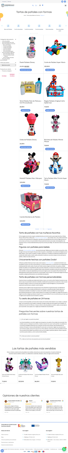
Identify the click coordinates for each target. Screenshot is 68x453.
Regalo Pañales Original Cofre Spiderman (54, 102)
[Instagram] (65, 2)
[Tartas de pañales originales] (0, 52)
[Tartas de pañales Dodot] (1, 55)
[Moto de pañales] (1, 50)
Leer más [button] (6, 412)
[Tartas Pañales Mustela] (1, 57)
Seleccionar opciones (26, 69)
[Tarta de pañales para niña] (0, 42)
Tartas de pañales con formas (33, 15)
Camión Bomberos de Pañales (30, 217)
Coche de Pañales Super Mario (54, 62)
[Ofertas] (3, 56)
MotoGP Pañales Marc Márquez (31, 178)
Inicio (25, 15)
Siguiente (49, 229)
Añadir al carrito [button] (50, 69)
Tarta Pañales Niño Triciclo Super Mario (55, 179)
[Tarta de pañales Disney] (1, 53)
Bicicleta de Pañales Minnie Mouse (53, 140)
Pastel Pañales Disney (27, 62)
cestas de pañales (50, 262)
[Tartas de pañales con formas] (0, 43)
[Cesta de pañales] (0, 41)
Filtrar (4, 76)
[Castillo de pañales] (1, 47)
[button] (65, 5)
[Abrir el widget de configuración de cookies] (2, 450)
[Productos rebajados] (0, 70)
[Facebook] (62, 2)
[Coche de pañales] (1, 48)
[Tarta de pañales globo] (1, 51)
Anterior (37, 229)
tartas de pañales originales (29, 250)
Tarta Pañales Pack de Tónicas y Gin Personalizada (30, 102)
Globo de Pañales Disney (28, 140)
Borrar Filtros (12, 75)
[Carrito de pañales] (1, 46)
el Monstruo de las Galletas (41, 237)
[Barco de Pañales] (1, 44)
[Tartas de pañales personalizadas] (0, 58)
